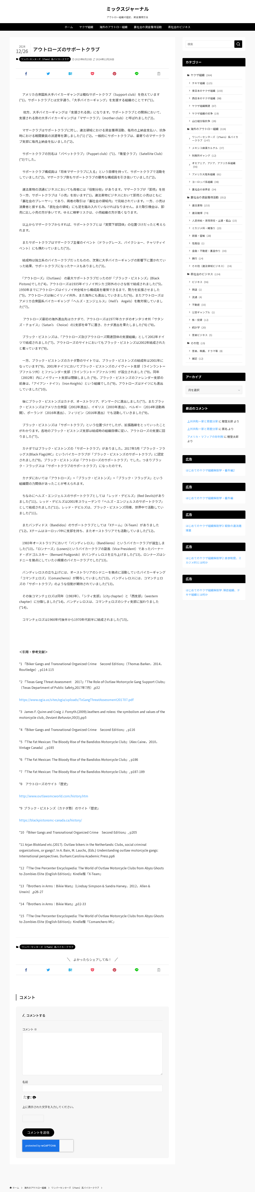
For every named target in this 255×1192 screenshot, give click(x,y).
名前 (25, 1082)
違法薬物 (201, 205)
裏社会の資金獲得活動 (208, 197)
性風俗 (198, 243)
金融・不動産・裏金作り (209, 251)
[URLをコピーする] (158, 73)
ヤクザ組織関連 (204, 106)
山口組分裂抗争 (204, 121)
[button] (26, 73)
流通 (197, 297)
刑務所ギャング (204, 155)
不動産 (199, 305)
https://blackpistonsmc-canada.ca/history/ (50, 820)
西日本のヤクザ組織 (206, 98)
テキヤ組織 (202, 83)
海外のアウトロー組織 (208, 129)
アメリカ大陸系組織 (206, 174)
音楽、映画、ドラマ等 (207, 351)
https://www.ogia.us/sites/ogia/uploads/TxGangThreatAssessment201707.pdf (76, 699)
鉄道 (197, 289)
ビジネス (200, 282)
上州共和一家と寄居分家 (202, 421)
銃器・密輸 (201, 236)
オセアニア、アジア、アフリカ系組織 (213, 165)
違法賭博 (200, 213)
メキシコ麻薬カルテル (208, 148)
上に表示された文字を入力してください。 (48, 1107)
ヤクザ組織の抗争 (205, 113)
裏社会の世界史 (204, 189)
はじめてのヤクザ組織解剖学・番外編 (209, 498)
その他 (198, 343)
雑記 (197, 358)
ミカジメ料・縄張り (206, 228)
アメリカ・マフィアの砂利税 (205, 437)
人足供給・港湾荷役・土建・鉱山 (214, 220)
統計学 (199, 327)
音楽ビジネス (202, 335)
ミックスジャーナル (127, 8)
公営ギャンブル (203, 312)
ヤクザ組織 (201, 75)
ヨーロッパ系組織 (205, 182)
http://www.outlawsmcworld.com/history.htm (53, 796)
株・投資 (200, 320)
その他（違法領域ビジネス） (212, 266)
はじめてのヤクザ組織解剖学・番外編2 (210, 470)
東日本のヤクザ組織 (207, 91)
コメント (29, 1029)
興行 (197, 258)
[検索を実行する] (238, 44)
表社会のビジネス (205, 274)
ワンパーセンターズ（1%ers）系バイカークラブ (45, 59)
